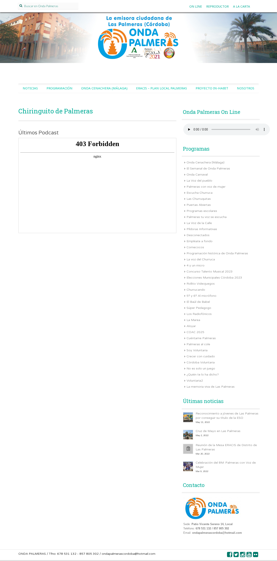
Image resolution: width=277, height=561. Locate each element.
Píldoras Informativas (202, 229)
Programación (59, 88)
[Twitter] (236, 556)
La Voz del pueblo (199, 180)
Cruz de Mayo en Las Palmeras (218, 431)
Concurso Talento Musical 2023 (210, 271)
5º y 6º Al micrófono (201, 296)
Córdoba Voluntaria (201, 362)
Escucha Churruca (200, 193)
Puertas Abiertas (199, 205)
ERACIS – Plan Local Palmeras (161, 88)
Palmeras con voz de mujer (206, 187)
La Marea (193, 320)
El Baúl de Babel (198, 302)
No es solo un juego (201, 368)
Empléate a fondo (200, 241)
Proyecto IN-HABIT (212, 88)
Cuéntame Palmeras (201, 338)
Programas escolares (202, 211)
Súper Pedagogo (199, 308)
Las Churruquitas (199, 199)
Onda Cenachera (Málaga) (104, 88)
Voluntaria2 (195, 380)
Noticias (30, 88)
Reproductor (217, 6)
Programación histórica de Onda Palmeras (217, 253)
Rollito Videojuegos (201, 283)
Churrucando (196, 290)
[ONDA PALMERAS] (138, 42)
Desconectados (198, 235)
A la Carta (241, 6)
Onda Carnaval (197, 174)
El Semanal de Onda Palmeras (208, 168)
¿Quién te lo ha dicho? (203, 374)
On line (195, 6)
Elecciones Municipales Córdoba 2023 (214, 277)
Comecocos (195, 247)
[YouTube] (249, 556)
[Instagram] (243, 556)
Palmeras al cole (198, 344)
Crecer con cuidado (201, 356)
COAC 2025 (195, 332)
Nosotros (245, 88)
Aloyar (191, 326)
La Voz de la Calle (199, 223)
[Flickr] (256, 556)
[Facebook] (230, 556)
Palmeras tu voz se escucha (207, 217)
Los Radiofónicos (199, 314)
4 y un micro (196, 265)
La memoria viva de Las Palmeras (211, 387)
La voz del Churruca (201, 259)
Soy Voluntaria (197, 350)
